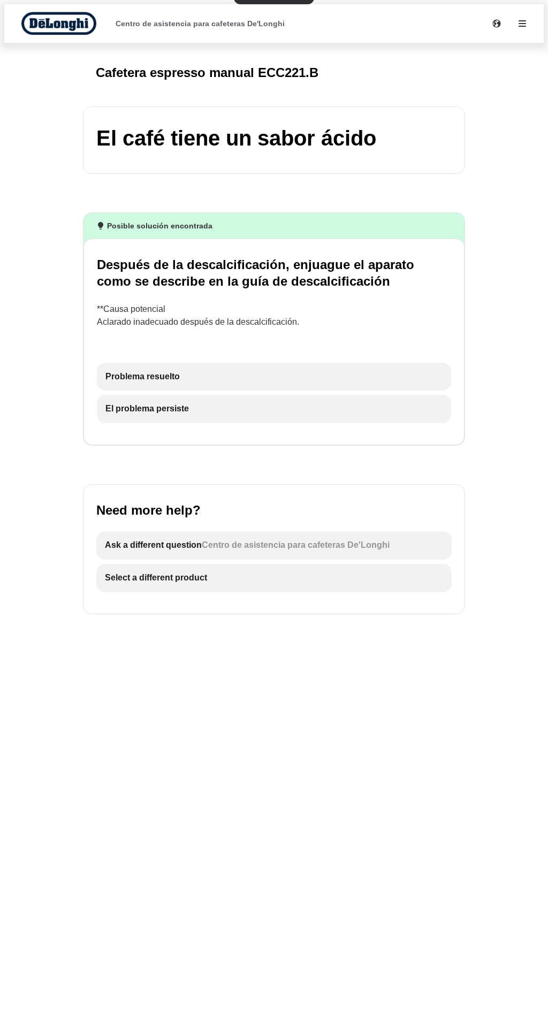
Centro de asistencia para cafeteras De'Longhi (200, 23)
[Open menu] (522, 23)
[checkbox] (274, 377)
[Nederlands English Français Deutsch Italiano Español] (496, 23)
